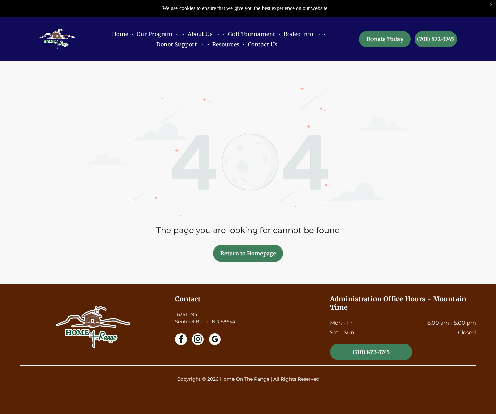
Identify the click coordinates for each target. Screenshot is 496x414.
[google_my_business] (215, 340)
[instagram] (198, 340)
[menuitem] (121, 34)
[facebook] (181, 340)
